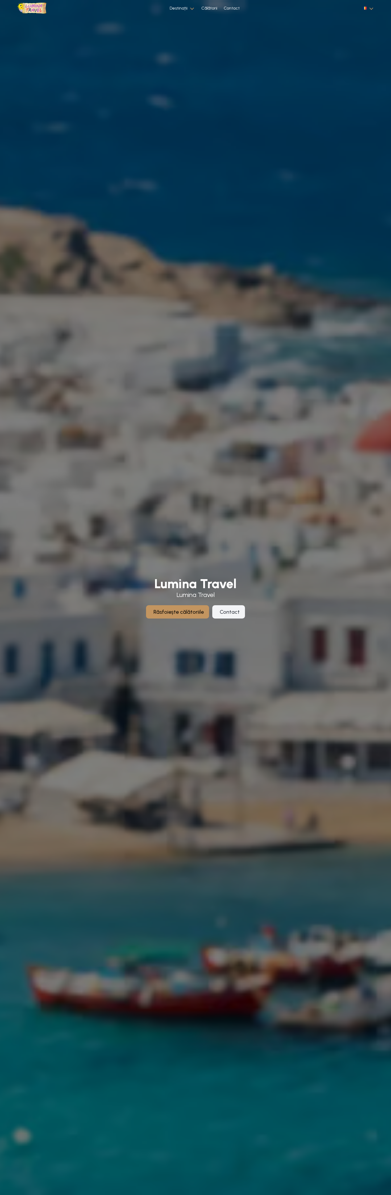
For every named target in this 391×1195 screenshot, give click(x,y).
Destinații (179, 8)
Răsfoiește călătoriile (178, 612)
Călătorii (209, 8)
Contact (232, 8)
